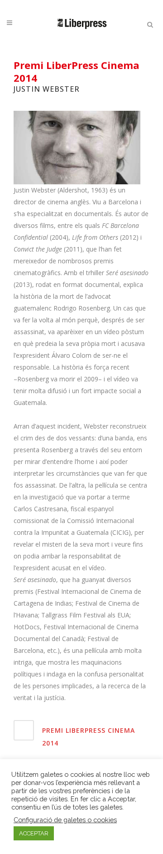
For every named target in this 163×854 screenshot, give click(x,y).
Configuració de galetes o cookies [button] (65, 820)
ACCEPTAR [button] (33, 833)
